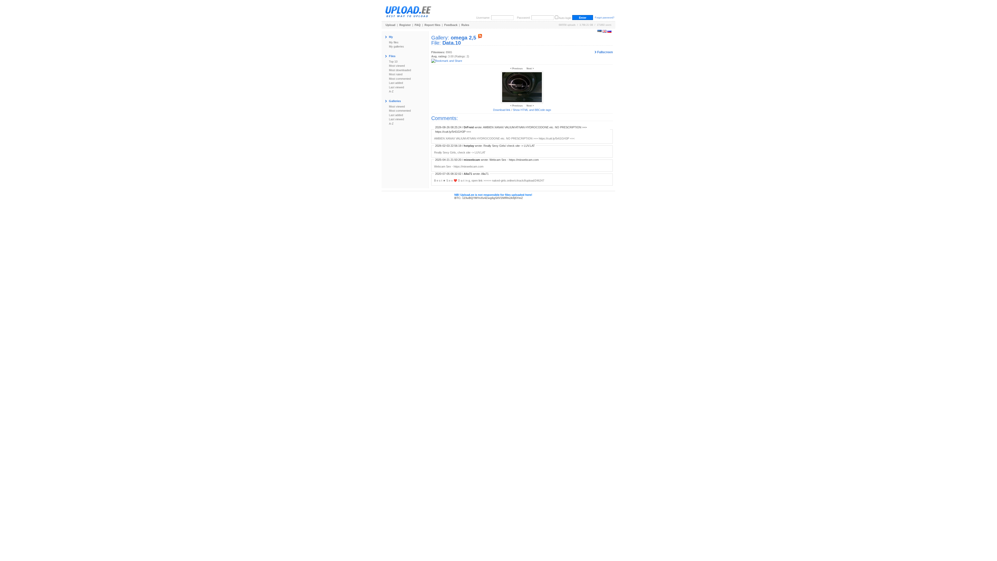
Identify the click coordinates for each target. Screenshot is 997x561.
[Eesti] (599, 31)
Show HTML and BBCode (532, 109)
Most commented (400, 78)
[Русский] (609, 31)
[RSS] (480, 38)
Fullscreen (604, 52)
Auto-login (565, 17)
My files (394, 42)
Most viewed (397, 65)
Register (405, 24)
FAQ (418, 24)
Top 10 (393, 61)
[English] (604, 31)
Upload (390, 24)
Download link (501, 109)
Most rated (395, 74)
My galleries (396, 46)
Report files (432, 24)
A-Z (391, 91)
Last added (396, 82)
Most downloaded (400, 70)
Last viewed (396, 87)
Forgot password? (604, 17)
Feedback (450, 24)
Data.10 (451, 43)
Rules (465, 24)
